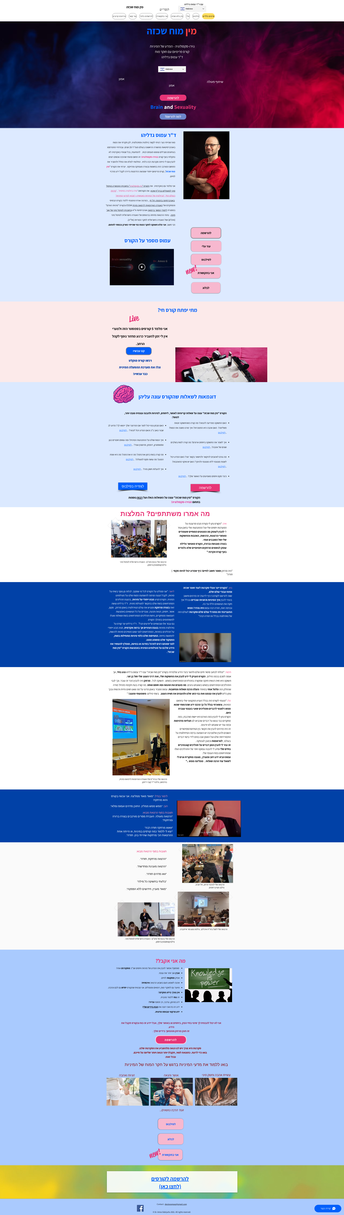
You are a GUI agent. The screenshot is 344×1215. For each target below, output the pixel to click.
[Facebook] (140, 1208)
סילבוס (221, 466)
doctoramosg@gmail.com (176, 1204)
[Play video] (142, 267)
